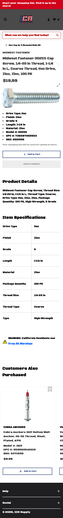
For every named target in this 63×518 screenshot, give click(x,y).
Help (5, 491)
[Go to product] (27, 405)
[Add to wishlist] (50, 389)
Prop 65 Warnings (20, 343)
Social (6, 502)
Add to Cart (34, 154)
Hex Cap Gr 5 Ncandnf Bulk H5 (25, 45)
